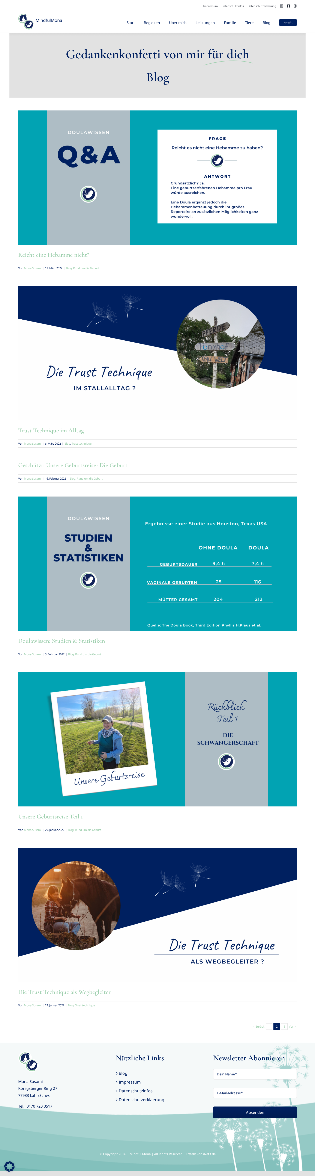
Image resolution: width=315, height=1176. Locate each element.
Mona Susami (32, 268)
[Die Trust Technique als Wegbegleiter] (157, 915)
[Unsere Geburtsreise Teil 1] (157, 739)
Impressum (130, 1082)
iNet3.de (209, 1154)
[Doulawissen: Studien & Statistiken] (157, 564)
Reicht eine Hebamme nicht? (53, 254)
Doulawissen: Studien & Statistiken (61, 641)
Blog (144, 182)
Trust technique (161, 358)
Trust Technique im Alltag (51, 430)
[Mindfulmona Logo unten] (28, 1053)
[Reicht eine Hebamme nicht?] (157, 177)
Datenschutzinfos (136, 1091)
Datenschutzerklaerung (141, 1099)
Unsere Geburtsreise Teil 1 (50, 816)
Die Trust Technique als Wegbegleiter (64, 992)
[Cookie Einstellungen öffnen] (9, 1170)
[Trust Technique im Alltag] (157, 353)
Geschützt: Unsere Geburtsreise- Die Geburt (73, 465)
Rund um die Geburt (161, 182)
